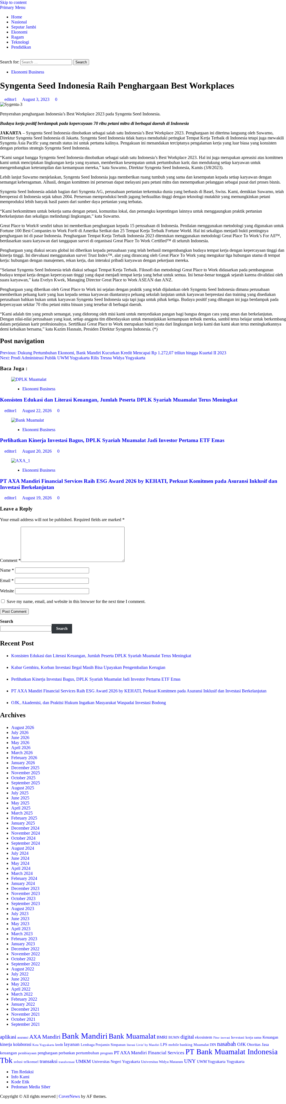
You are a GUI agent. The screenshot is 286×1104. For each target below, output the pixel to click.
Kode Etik (20, 1081)
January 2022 (23, 1004)
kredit (59, 1045)
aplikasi (8, 1037)
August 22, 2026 (37, 410)
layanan (72, 1044)
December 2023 (25, 888)
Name (7, 570)
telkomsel (31, 1062)
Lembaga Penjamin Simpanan (103, 1045)
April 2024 (20, 868)
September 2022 (25, 963)
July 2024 (19, 853)
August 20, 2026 (37, 451)
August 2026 (22, 727)
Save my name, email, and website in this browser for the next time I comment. (76, 601)
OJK (241, 1044)
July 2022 (19, 974)
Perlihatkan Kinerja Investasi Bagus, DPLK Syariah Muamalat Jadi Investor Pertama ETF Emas (112, 440)
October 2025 (23, 777)
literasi (131, 1044)
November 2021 (25, 1014)
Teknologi (20, 42)
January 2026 (23, 762)
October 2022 (23, 958)
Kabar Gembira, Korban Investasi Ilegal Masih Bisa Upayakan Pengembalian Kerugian (88, 667)
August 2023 (22, 908)
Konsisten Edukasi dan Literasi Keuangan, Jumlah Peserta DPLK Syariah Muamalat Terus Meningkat (118, 400)
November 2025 (25, 772)
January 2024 (23, 883)
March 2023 (22, 933)
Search (6, 621)
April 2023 (20, 928)
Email (7, 580)
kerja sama (253, 1037)
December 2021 (25, 1009)
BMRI (162, 1037)
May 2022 (20, 984)
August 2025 (22, 787)
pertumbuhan (87, 1052)
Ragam (17, 37)
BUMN (173, 1037)
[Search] (1, 56)
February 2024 (24, 878)
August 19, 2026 (37, 497)
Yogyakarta (235, 1061)
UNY (190, 1061)
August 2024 (22, 848)
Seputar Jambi (23, 27)
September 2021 (25, 1024)
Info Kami (20, 1076)
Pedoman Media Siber (30, 1086)
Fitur (216, 1037)
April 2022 (20, 989)
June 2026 (20, 737)
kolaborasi (22, 1044)
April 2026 (20, 747)
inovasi (225, 1037)
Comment (10, 560)
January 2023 (23, 943)
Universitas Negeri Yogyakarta (116, 1062)
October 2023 (23, 898)
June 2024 (20, 858)
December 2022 (25, 948)
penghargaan (48, 1053)
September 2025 (25, 782)
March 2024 (22, 873)
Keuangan (270, 1037)
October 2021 (23, 1019)
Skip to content (13, 2)
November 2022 (25, 953)
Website (7, 590)
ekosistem (203, 1037)
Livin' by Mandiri (147, 1044)
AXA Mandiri (45, 1037)
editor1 (11, 99)
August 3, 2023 (36, 99)
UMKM (83, 1061)
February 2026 (24, 757)
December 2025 (25, 767)
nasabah (226, 1044)
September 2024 (25, 843)
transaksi (49, 1061)
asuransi (22, 1037)
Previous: (113, 352)
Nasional (19, 22)
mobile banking (180, 1045)
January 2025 (23, 823)
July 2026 (19, 732)
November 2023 (25, 893)
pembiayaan (27, 1053)
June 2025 (20, 798)
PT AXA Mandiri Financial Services (149, 1052)
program (106, 1053)
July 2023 (19, 913)
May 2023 (20, 923)
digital (187, 1037)
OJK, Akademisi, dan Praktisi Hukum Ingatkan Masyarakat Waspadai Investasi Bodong (88, 702)
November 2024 (25, 833)
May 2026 (20, 742)
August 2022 (22, 969)
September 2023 (25, 903)
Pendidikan (21, 47)
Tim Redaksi (22, 1071)
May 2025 (20, 803)
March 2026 (22, 752)
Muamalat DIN (205, 1045)
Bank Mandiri (85, 1035)
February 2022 (24, 999)
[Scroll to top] (1, 1101)
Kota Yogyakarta (43, 1044)
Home (16, 17)
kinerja (6, 1044)
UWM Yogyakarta (211, 1062)
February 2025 (24, 818)
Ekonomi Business (27, 72)
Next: (72, 357)
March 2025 (22, 813)
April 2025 (20, 808)
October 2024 (23, 838)
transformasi (67, 1061)
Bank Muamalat (132, 1036)
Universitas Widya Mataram (162, 1062)
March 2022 (22, 994)
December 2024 (25, 828)
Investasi (237, 1037)
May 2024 (20, 863)
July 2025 (19, 792)
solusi (18, 1062)
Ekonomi (19, 32)
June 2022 (20, 979)
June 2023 (20, 918)
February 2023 (24, 938)
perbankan (67, 1053)
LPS (163, 1045)
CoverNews (69, 1096)
